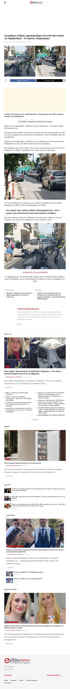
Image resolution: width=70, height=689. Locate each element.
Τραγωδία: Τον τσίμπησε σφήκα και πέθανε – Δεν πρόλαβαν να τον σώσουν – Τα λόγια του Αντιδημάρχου (19, 410)
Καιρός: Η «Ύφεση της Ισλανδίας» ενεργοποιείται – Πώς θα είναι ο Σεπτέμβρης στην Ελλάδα (19, 398)
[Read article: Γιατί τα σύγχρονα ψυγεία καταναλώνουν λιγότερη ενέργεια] (35, 445)
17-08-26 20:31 (25, 465)
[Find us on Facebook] (47, 680)
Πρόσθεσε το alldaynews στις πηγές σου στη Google (36, 121)
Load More (35, 419)
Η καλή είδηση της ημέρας (15, 546)
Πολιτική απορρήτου (31, 680)
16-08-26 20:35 (18, 581)
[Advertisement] (35, 20)
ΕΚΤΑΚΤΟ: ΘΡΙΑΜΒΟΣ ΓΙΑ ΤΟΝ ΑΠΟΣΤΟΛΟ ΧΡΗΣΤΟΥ (28, 578)
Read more (10, 387)
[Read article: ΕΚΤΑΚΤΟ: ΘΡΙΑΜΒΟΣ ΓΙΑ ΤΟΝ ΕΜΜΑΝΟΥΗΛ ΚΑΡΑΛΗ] (9, 574)
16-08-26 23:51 (18, 574)
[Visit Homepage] (36, 2)
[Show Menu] (5, 2)
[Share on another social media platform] (64, 80)
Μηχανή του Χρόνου (12, 622)
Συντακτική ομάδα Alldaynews (28, 309)
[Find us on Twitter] (50, 680)
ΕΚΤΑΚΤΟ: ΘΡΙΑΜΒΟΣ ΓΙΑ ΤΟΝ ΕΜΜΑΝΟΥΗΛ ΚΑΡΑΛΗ (28, 572)
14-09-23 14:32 (8, 42)
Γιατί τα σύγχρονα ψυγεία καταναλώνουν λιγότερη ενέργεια (22, 463)
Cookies (21, 680)
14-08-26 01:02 (25, 630)
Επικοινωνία (7, 683)
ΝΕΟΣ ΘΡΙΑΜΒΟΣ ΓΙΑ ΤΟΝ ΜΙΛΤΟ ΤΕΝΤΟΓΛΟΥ (51, 415)
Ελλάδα (16, 42)
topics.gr (11, 669)
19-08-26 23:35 (27, 554)
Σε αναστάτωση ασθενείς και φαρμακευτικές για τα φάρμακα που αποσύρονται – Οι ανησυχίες (18, 404)
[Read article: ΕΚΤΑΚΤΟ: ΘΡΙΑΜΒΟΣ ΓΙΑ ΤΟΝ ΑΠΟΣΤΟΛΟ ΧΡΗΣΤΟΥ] (9, 580)
